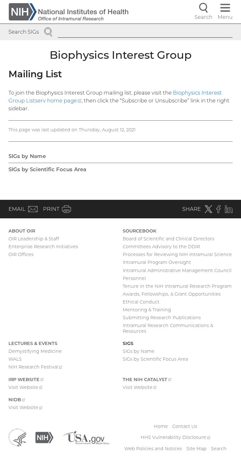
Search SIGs (23, 32)
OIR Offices (21, 254)
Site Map (196, 448)
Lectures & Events (32, 343)
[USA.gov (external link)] (85, 437)
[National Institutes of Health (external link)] (44, 437)
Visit (25, 388)
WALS (15, 359)
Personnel (134, 278)
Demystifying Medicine (35, 351)
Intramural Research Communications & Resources (168, 328)
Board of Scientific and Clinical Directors (168, 239)
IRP (26, 380)
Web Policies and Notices (153, 448)
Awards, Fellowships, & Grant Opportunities (172, 294)
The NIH (147, 380)
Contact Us (184, 426)
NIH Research (35, 367)
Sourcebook (139, 231)
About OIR (21, 231)
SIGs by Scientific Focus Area (47, 169)
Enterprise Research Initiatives (43, 246)
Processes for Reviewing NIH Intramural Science (177, 254)
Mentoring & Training (147, 310)
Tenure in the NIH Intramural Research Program (177, 286)
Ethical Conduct (141, 302)
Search (219, 448)
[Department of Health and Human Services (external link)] (17, 437)
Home (161, 426)
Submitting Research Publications (162, 317)
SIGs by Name (27, 156)
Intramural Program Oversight (157, 262)
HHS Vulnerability (175, 437)
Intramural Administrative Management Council (177, 270)
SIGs (128, 343)
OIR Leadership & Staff (33, 239)
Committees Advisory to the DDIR (161, 246)
